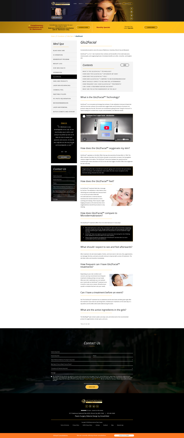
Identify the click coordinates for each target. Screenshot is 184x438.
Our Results (57, 17)
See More (64, 157)
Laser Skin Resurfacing (61, 85)
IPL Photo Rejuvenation (62, 98)
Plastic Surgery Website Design (86, 416)
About (80, 3)
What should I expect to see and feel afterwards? (102, 81)
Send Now (92, 387)
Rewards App (120, 425)
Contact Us (128, 3)
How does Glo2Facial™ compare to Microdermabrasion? (104, 79)
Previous (62, 151)
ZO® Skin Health (59, 68)
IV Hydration (58, 55)
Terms (98, 383)
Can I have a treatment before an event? (98, 86)
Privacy (95, 383)
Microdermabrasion (60, 103)
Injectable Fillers (59, 94)
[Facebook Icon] (131, 8)
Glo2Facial (57, 77)
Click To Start (124, 435)
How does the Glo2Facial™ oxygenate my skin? (100, 74)
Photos (104, 3)
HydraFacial (57, 72)
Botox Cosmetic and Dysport (64, 111)
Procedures (88, 3)
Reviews (110, 3)
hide (124, 65)
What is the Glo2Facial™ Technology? (97, 71)
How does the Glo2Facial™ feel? (95, 76)
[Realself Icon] (131, 18)
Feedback (105, 425)
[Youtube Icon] (131, 15)
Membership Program (61, 59)
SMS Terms (97, 379)
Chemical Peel (58, 90)
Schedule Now (83, 27)
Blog (112, 425)
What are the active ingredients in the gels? (99, 89)
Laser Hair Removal (60, 107)
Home (75, 3)
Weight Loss (57, 63)
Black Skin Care (59, 50)
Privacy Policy (88, 379)
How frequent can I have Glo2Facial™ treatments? (102, 84)
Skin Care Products (60, 81)
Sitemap (98, 425)
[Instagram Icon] (131, 11)
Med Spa (97, 3)
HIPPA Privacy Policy (87, 425)
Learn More (151, 27)
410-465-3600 (118, 3)
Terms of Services (65, 425)
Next (65, 151)
